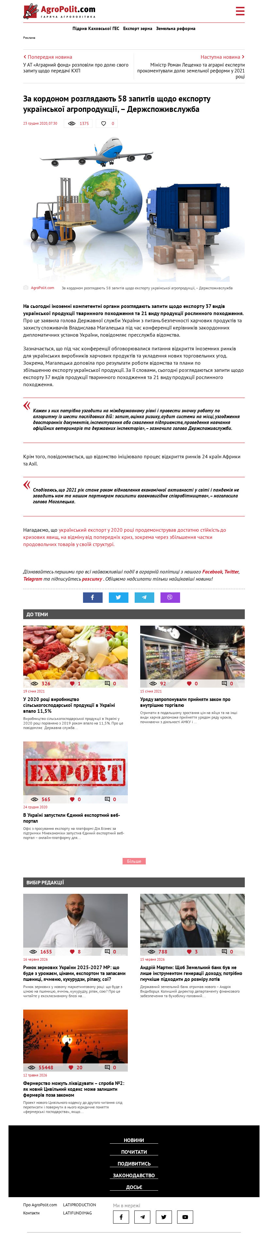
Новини (134, 1140)
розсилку (92, 578)
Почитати (134, 1152)
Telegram (32, 578)
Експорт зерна (137, 28)
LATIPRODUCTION (79, 1205)
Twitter (231, 571)
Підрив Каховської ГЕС (96, 28)
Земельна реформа (175, 28)
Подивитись (134, 1163)
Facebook (212, 571)
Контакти (31, 1213)
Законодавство (134, 1175)
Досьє (134, 1187)
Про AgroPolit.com (40, 1205)
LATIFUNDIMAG (77, 1213)
